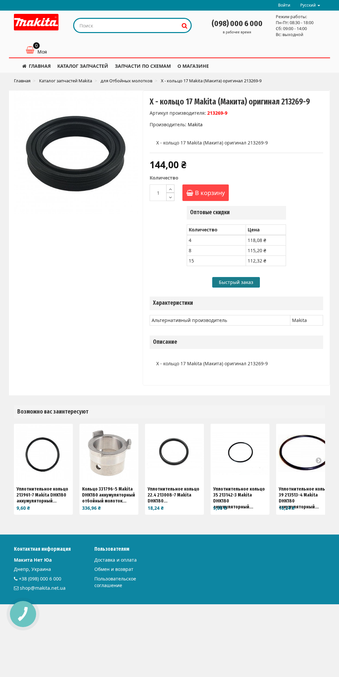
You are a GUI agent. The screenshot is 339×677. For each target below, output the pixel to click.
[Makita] (36, 22)
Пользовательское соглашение (115, 582)
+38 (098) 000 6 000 (40, 579)
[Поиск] (184, 25)
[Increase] (170, 188)
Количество (164, 178)
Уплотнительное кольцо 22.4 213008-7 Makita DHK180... (173, 495)
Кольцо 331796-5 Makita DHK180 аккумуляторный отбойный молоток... (108, 495)
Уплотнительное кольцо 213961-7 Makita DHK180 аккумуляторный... (42, 495)
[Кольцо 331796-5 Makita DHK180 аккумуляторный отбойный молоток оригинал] (108, 453)
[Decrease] (170, 197)
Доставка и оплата (115, 560)
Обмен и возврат (113, 569)
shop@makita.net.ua (43, 588)
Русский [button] (308, 5)
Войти (284, 5)
